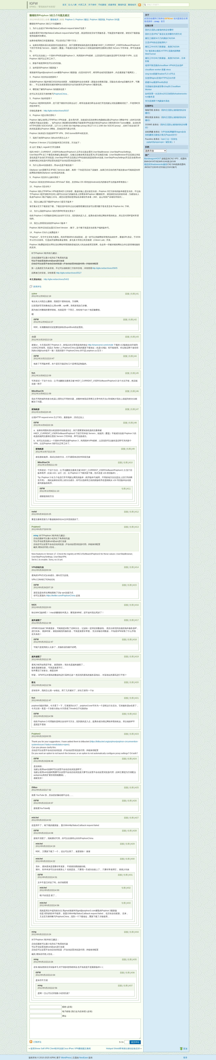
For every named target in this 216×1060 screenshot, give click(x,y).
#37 (131, 985)
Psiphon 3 (69, 19)
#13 (137, 527)
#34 (137, 932)
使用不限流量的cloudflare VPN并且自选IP (164, 65)
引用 (133, 294)
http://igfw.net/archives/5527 (69, 273)
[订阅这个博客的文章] (139, 5)
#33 (129, 903)
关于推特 (92, 5)
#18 (135, 639)
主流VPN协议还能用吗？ (156, 42)
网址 (64, 1016)
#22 (135, 714)
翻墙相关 (132, 5)
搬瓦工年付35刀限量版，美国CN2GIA (162, 47)
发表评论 (37, 286)
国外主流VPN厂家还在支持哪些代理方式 (163, 34)
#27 (137, 818)
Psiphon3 (36, 527)
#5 (137, 373)
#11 (129, 489)
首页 (64, 5)
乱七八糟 (72, 5)
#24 (135, 759)
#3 (137, 337)
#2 (135, 319)
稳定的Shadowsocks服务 (155, 164)
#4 (135, 356)
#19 (137, 656)
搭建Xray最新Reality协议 (156, 82)
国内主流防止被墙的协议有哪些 (159, 30)
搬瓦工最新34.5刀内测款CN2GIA (160, 38)
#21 (137, 698)
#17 (137, 620)
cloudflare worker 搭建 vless (158, 69)
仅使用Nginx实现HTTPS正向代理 (160, 78)
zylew (34, 293)
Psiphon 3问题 (112, 19)
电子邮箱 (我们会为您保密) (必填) (77, 1011)
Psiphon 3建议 (82, 19)
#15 (135, 585)
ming (35, 535)
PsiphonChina (60, 94)
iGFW (33, 3)
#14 (137, 567)
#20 (137, 682)
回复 (127, 294)
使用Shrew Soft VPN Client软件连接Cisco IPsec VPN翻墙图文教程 (60, 1048)
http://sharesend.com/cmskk (100, 345)
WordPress (66, 1057)
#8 (135, 423)
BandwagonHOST (152, 158)
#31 (131, 875)
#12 (137, 512)
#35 (135, 959)
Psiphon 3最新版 (97, 19)
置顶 (185, 1049)
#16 (137, 605)
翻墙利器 (122, 5)
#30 (133, 859)
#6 (137, 391)
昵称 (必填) (67, 1007)
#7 (137, 409)
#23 (137, 734)
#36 (133, 972)
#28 (135, 831)
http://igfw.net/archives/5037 (56, 111)
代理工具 (82, 5)
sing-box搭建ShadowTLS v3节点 (160, 74)
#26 (135, 801)
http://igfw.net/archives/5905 (104, 268)
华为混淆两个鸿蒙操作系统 (157, 101)
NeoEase (83, 1057)
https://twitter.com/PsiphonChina (60, 595)
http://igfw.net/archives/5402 (56, 279)
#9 (133, 449)
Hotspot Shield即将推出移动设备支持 (123, 1048)
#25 (137, 787)
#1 (137, 294)
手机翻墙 (102, 5)
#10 (131, 462)
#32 (129, 888)
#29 (133, 844)
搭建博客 (112, 5)
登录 (185, 1057)
